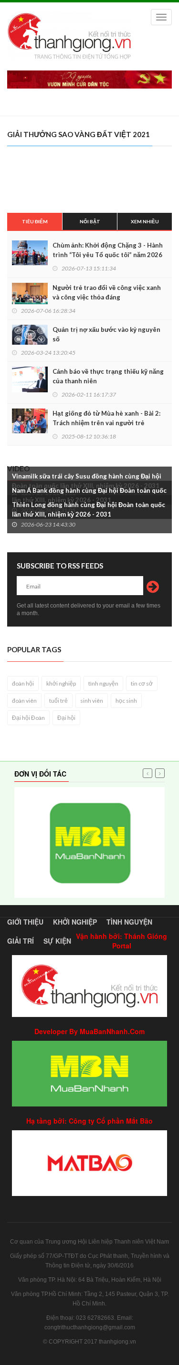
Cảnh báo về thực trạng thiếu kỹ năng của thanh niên (108, 376)
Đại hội (66, 717)
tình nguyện (103, 683)
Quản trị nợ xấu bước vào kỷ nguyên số (106, 334)
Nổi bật (90, 221)
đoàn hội (23, 683)
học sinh (126, 700)
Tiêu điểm (35, 221)
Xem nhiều (145, 221)
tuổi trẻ (58, 700)
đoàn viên (24, 700)
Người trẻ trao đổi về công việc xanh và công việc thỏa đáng (107, 292)
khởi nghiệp (61, 683)
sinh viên (91, 700)
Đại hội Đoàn (28, 717)
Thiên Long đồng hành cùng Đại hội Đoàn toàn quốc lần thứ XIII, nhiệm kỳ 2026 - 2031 (88, 509)
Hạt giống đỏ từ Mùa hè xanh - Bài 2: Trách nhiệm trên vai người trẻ (106, 418)
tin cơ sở (142, 683)
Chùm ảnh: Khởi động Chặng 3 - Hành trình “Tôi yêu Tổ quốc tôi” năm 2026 (108, 250)
